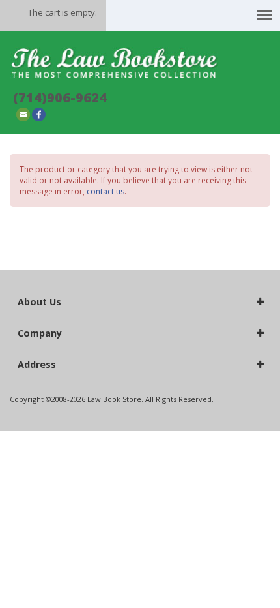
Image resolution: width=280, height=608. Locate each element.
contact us (105, 191)
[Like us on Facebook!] (39, 113)
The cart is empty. (62, 12)
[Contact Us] (23, 113)
